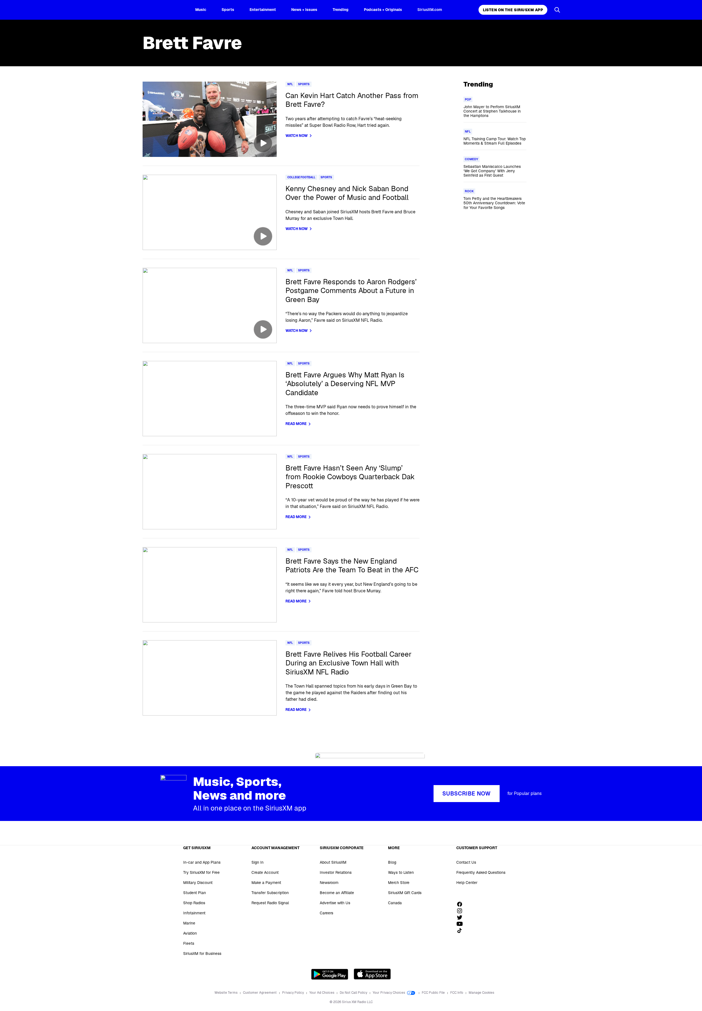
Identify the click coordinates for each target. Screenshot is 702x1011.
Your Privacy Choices (389, 992)
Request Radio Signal (270, 902)
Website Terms (226, 992)
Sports (228, 9)
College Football (301, 177)
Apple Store (372, 974)
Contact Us (466, 862)
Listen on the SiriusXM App (513, 9)
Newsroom (329, 882)
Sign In (257, 862)
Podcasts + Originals (383, 9)
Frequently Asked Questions (480, 872)
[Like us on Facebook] (461, 904)
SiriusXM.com (429, 9)
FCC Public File (434, 992)
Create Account (265, 872)
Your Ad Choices (322, 992)
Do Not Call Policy (354, 992)
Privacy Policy (293, 992)
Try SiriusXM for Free (201, 872)
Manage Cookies (481, 992)
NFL (290, 84)
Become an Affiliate (337, 892)
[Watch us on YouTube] (461, 924)
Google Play (329, 974)
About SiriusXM (333, 862)
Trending (341, 9)
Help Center (466, 882)
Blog (392, 862)
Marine (189, 923)
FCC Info (457, 992)
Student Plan (194, 892)
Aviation (190, 933)
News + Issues (304, 9)
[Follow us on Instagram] (461, 910)
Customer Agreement (260, 992)
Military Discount (198, 882)
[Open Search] (557, 10)
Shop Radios (194, 902)
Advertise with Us (335, 902)
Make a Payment (266, 882)
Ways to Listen (401, 872)
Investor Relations (336, 872)
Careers (326, 913)
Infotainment (194, 913)
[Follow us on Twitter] (461, 917)
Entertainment (263, 9)
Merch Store (398, 882)
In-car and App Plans (201, 862)
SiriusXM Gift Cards (404, 892)
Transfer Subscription (270, 892)
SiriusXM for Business (202, 953)
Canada (395, 902)
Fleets (188, 943)
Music (200, 9)
